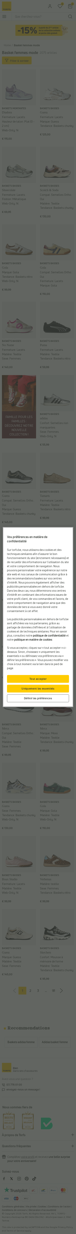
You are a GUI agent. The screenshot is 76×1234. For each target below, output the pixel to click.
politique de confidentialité (49, 635)
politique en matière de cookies (33, 639)
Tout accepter (38, 679)
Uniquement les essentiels (38, 688)
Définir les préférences (38, 698)
